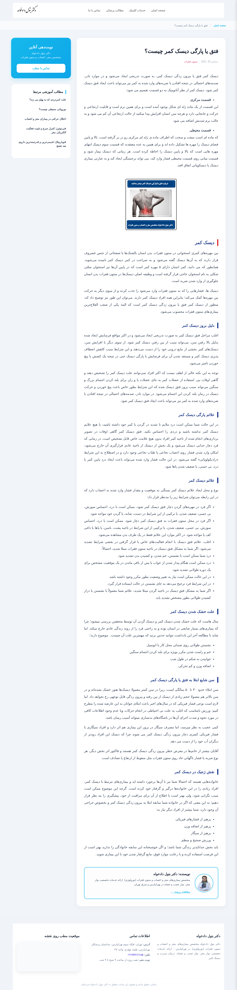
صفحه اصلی (158, 10)
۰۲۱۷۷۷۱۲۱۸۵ (135, 954)
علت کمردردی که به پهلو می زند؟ (47, 99)
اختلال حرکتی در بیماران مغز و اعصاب (45, 118)
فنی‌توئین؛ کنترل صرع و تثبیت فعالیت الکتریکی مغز (46, 130)
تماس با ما (94, 10)
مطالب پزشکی (114, 10)
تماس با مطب (41, 68)
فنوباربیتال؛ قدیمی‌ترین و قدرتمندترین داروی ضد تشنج (42, 143)
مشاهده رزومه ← (180, 891)
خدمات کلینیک (137, 10)
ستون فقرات (190, 61)
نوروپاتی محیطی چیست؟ (52, 109)
